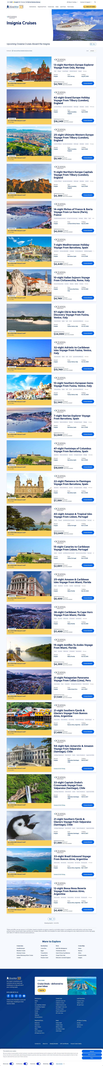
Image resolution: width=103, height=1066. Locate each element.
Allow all (92, 1051)
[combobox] (92, 50)
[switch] (26, 1064)
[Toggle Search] (95, 2)
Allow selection (92, 1054)
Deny (92, 1058)
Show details (59, 1064)
